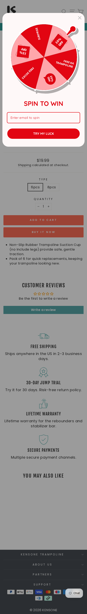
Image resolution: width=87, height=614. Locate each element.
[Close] (80, 18)
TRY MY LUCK (43, 134)
